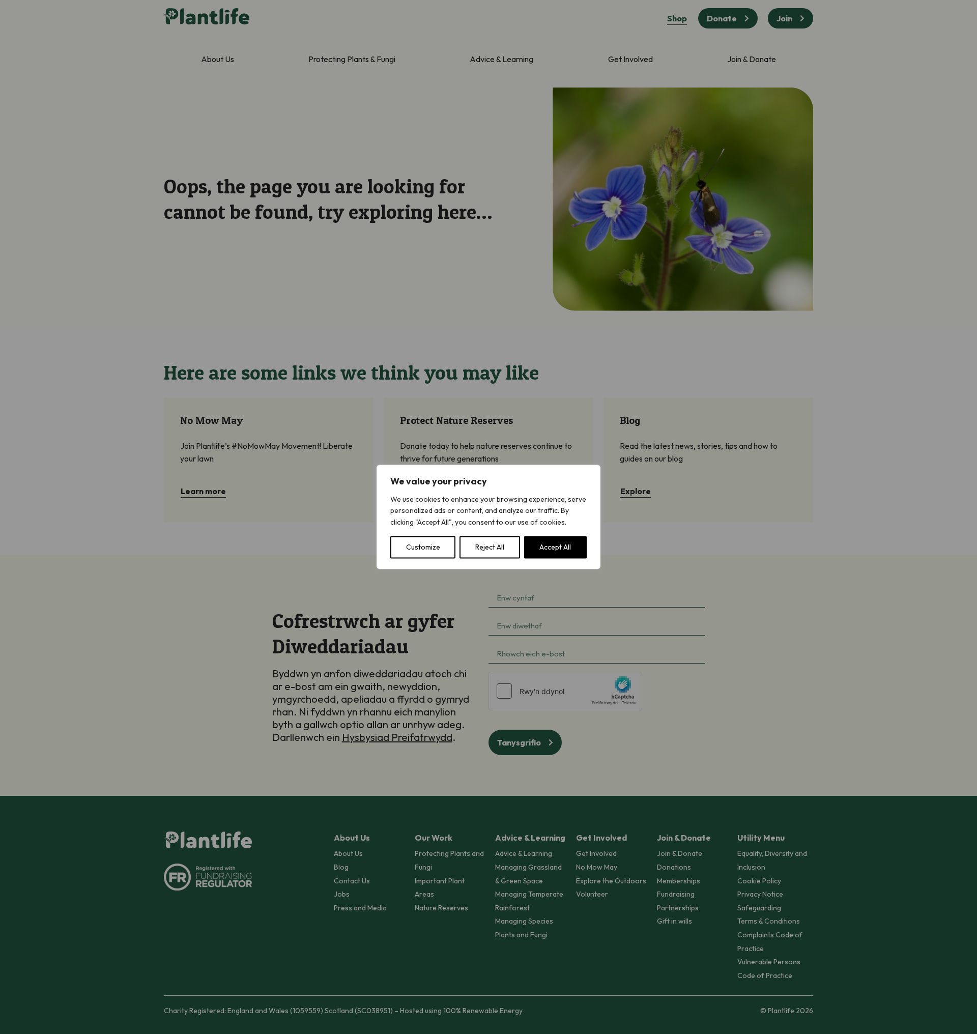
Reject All (489, 547)
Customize (423, 547)
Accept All (555, 547)
